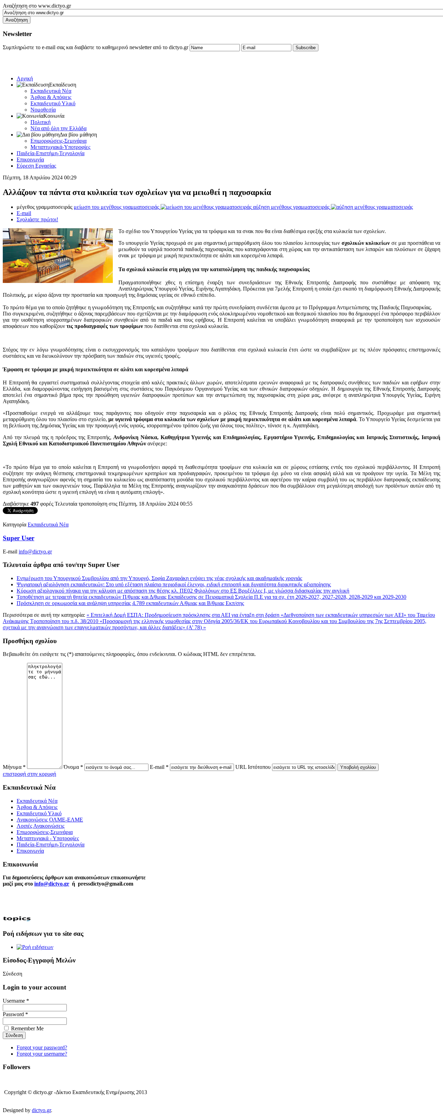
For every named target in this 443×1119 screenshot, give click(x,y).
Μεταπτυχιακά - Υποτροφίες (48, 838)
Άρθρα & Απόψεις (50, 97)
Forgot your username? (42, 1054)
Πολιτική (40, 122)
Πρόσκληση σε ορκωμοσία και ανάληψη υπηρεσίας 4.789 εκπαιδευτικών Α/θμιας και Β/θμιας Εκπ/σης (130, 603)
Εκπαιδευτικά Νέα (50, 91)
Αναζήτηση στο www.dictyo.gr (37, 6)
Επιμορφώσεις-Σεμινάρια (58, 141)
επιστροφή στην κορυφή (29, 774)
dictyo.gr (41, 1110)
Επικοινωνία (30, 159)
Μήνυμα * (14, 767)
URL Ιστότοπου (253, 767)
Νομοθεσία (43, 110)
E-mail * (159, 767)
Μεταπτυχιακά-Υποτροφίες (60, 147)
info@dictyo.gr (35, 551)
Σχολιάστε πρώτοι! (37, 219)
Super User (18, 538)
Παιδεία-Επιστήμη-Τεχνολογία (50, 153)
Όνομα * (73, 767)
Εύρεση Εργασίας (36, 166)
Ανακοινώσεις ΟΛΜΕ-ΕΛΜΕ (50, 820)
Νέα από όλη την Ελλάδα (58, 128)
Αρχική (25, 78)
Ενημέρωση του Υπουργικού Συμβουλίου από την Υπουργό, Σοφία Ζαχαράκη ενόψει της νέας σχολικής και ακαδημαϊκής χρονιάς (159, 578)
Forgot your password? (42, 1047)
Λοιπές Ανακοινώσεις (40, 826)
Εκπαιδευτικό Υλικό (52, 103)
